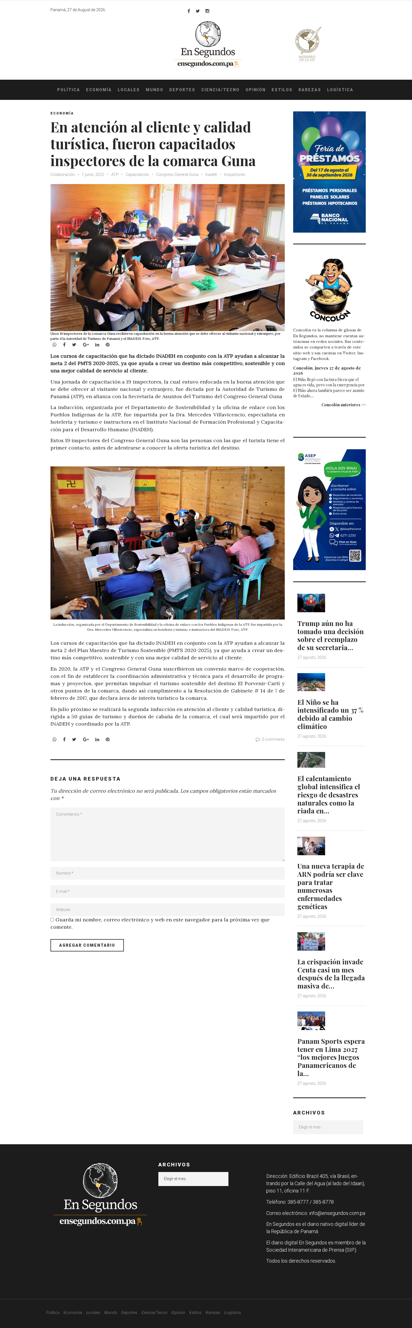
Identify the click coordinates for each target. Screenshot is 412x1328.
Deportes (182, 90)
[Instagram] (207, 11)
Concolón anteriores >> (343, 404)
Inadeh (211, 174)
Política (68, 90)
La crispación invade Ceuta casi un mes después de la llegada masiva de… (331, 973)
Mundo (154, 90)
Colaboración (62, 174)
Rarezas (309, 90)
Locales (129, 90)
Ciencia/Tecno (220, 90)
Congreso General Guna (177, 174)
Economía (99, 90)
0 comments (273, 739)
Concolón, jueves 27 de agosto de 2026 (327, 370)
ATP (115, 174)
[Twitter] (197, 11)
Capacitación (137, 174)
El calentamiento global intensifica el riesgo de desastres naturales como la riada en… (328, 794)
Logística (340, 90)
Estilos (282, 90)
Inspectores (234, 174)
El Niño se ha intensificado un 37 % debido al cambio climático (330, 714)
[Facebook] (188, 11)
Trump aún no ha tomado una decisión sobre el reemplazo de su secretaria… (330, 635)
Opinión (256, 90)
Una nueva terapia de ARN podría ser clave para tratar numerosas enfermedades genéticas (330, 886)
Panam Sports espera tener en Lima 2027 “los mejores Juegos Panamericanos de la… (331, 1057)
